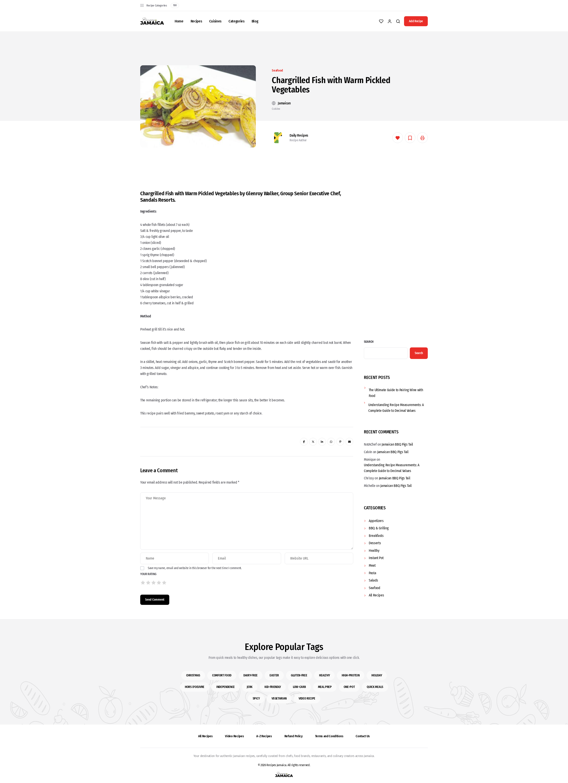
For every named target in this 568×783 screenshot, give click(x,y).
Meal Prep (325, 687)
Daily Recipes (299, 135)
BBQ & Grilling (379, 528)
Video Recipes (234, 736)
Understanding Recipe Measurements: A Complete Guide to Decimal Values (396, 408)
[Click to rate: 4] (159, 582)
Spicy (256, 698)
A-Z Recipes (264, 736)
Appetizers (376, 521)
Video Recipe (307, 698)
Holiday (376, 675)
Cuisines (215, 21)
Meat (372, 565)
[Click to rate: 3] (153, 582)
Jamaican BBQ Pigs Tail (397, 444)
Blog (255, 21)
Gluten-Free (299, 675)
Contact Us (363, 736)
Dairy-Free (250, 675)
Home (179, 21)
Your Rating (148, 574)
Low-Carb (299, 687)
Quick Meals (375, 687)
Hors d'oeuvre (194, 687)
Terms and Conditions (329, 736)
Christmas (193, 675)
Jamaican (284, 103)
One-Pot (349, 687)
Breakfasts (376, 536)
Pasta (372, 573)
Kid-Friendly (272, 687)
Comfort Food (221, 675)
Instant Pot (376, 558)
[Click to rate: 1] (143, 582)
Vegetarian (279, 698)
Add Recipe (416, 21)
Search (368, 342)
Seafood (277, 70)
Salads (373, 580)
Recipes (196, 21)
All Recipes (376, 595)
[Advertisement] (284, 165)
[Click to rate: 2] (148, 582)
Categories (237, 21)
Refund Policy (293, 736)
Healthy (374, 550)
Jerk (249, 687)
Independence (225, 687)
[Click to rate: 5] (164, 582)
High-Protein (350, 675)
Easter (274, 675)
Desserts (375, 543)
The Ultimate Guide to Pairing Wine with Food (396, 393)
